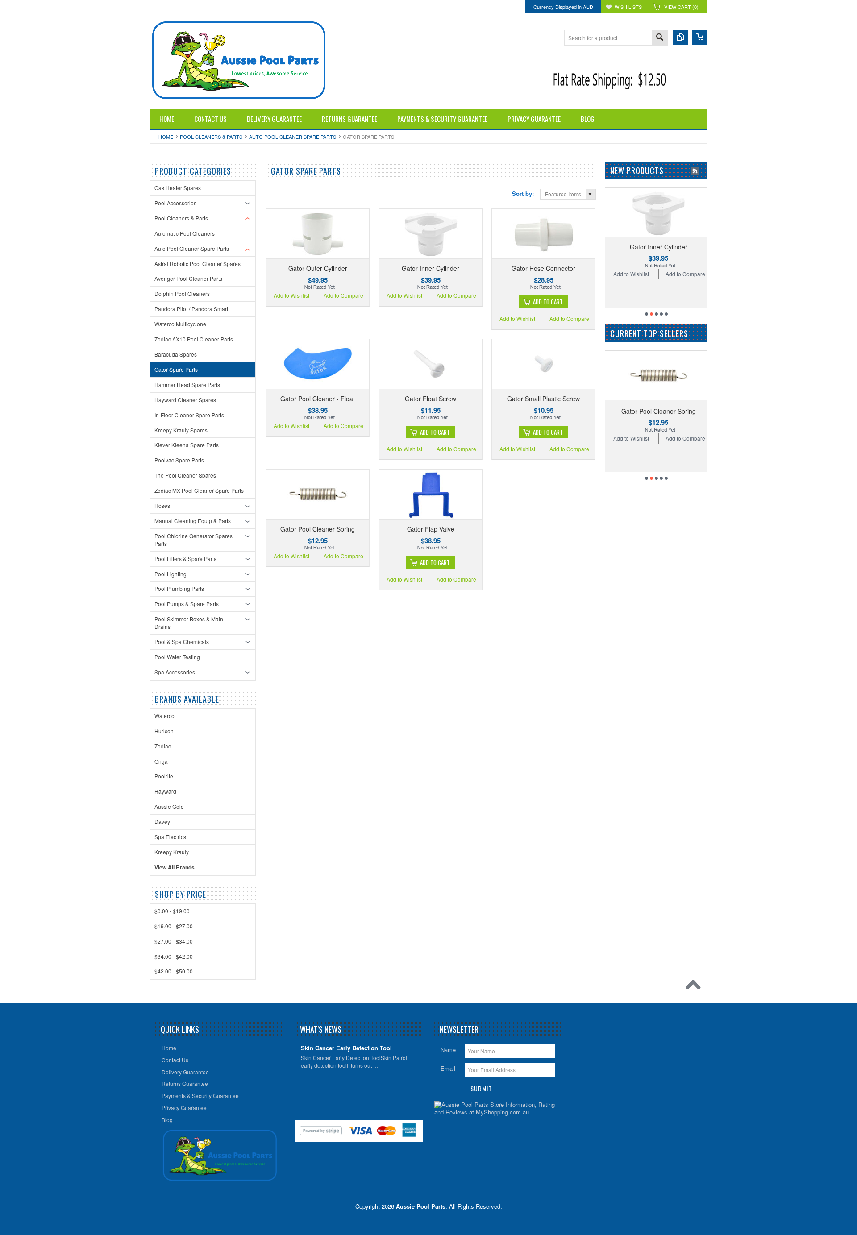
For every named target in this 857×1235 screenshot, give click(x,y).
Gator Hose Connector (543, 268)
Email (448, 1068)
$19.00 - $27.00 (173, 926)
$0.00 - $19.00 (172, 911)
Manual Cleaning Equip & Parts (192, 520)
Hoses (162, 505)
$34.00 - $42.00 (173, 956)
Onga (161, 761)
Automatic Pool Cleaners (184, 233)
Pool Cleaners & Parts (211, 136)
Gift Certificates (166, 6)
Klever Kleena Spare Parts (186, 445)
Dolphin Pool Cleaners (182, 293)
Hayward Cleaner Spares (185, 399)
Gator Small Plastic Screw (543, 398)
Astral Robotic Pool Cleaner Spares (197, 263)
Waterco (164, 715)
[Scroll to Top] (695, 987)
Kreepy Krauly (171, 852)
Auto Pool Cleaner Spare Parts (292, 136)
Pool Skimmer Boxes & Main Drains (188, 622)
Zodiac (162, 746)
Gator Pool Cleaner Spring (317, 528)
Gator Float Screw (430, 398)
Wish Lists (628, 6)
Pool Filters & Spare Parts (185, 558)
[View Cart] (699, 37)
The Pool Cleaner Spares (185, 475)
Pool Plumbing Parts (179, 588)
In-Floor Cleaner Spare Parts (189, 415)
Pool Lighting (170, 574)
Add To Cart (548, 301)
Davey (162, 821)
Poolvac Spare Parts (179, 460)
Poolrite (163, 776)
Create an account (265, 6)
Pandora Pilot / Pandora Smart (191, 308)
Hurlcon (164, 731)
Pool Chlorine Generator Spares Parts (193, 539)
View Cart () (681, 6)
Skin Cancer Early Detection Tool (346, 1048)
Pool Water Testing (177, 657)
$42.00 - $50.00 (173, 971)
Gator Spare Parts (176, 369)
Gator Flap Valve (430, 528)
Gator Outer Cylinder (317, 268)
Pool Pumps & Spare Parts (186, 603)
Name (448, 1049)
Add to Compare (343, 295)
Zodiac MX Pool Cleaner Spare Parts (199, 490)
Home (165, 136)
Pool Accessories (175, 203)
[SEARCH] (660, 38)
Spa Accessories (174, 672)
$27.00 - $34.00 (173, 941)
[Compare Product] (680, 37)
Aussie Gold (169, 806)
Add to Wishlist (291, 295)
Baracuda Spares (175, 354)
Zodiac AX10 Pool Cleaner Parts (193, 339)
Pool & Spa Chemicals (181, 641)
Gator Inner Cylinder (430, 268)
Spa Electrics (170, 836)
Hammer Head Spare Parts (187, 384)
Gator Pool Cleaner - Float (317, 398)
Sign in (231, 6)
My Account (203, 6)
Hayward (165, 791)
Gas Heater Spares (177, 187)
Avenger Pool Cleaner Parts (188, 278)
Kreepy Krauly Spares (181, 430)
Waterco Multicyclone (180, 324)
